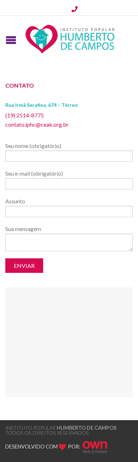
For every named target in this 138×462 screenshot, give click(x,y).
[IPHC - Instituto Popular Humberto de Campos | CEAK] (69, 37)
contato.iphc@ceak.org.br (37, 124)
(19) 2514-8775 (24, 115)
